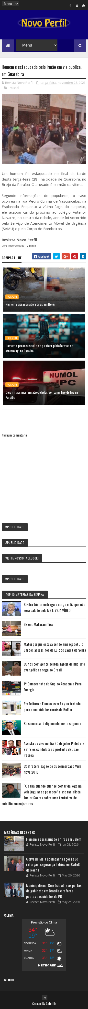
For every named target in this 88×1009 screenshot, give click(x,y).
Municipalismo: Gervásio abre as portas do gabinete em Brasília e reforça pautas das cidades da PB (53, 891)
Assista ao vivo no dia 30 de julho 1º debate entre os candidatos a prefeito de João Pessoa (54, 749)
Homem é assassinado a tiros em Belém (30, 304)
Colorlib (51, 1003)
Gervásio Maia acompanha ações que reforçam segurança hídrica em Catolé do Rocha (53, 864)
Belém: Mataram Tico (39, 624)
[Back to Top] (44, 997)
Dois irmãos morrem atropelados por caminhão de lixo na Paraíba (41, 394)
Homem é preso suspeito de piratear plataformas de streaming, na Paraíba (39, 348)
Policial (14, 87)
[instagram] (77, 5)
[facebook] (70, 5)
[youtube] (83, 5)
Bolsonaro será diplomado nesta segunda (52, 723)
